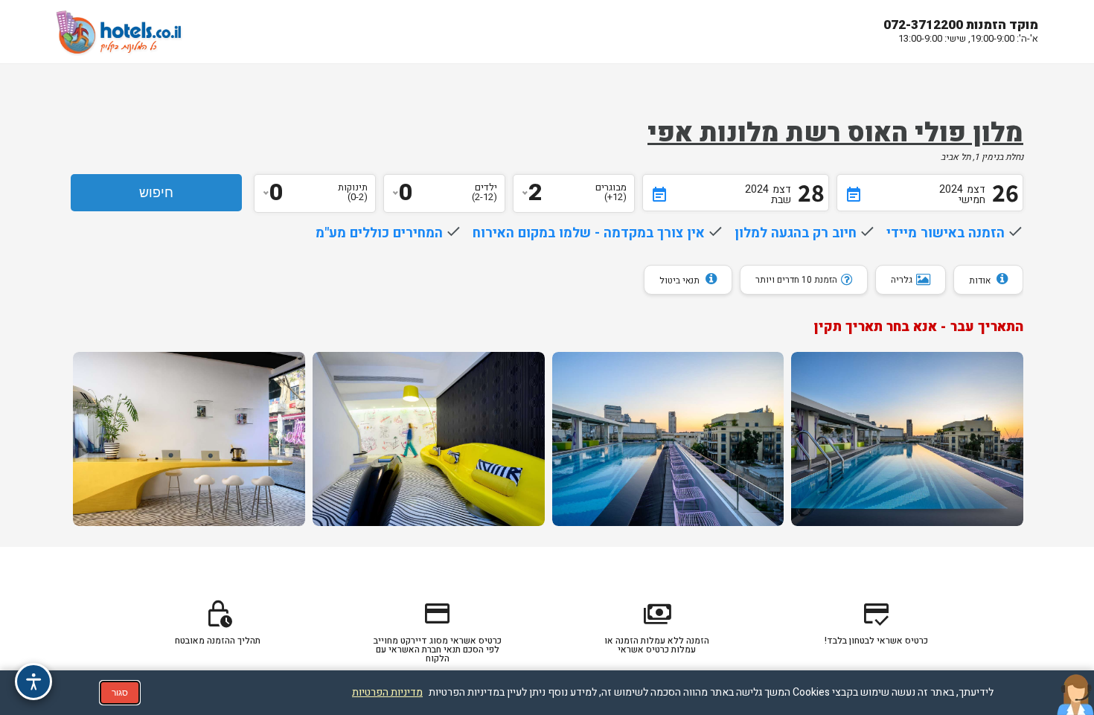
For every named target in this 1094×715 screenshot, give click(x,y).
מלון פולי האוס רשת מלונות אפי (835, 133)
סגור (120, 692)
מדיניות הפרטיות (387, 692)
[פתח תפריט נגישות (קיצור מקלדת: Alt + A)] (33, 681)
